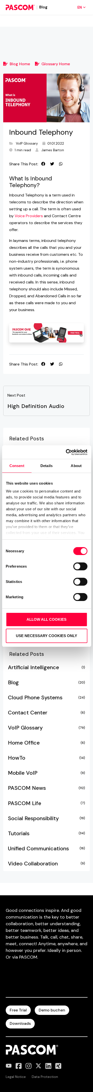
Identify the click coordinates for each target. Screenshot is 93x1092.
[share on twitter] (52, 164)
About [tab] (76, 466)
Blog (46, 682)
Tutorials (46, 833)
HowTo (46, 757)
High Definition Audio (35, 406)
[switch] (80, 566)
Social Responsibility (46, 818)
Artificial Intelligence (46, 667)
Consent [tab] (16, 466)
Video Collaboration (46, 863)
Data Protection (45, 1076)
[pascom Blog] (20, 7)
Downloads (20, 1023)
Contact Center (46, 712)
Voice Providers (29, 215)
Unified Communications (46, 848)
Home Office (46, 742)
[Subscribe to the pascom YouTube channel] (9, 1066)
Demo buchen (52, 1010)
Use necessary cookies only (46, 636)
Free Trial (18, 1010)
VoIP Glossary (27, 143)
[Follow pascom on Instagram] (28, 1066)
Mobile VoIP (46, 773)
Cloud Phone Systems (46, 697)
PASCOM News (46, 788)
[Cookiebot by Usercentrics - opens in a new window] (66, 452)
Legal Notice (16, 1076)
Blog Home (20, 63)
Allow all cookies (46, 619)
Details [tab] (46, 466)
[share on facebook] (43, 164)
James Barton (52, 150)
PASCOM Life (46, 803)
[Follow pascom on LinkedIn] (48, 1066)
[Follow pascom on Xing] (58, 1066)
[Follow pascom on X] (38, 1066)
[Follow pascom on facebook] (19, 1066)
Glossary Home (55, 63)
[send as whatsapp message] (60, 164)
